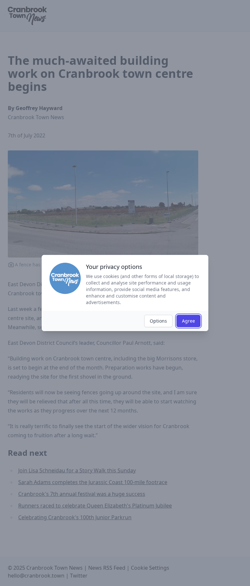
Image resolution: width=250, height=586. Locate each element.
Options (158, 321)
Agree (188, 321)
